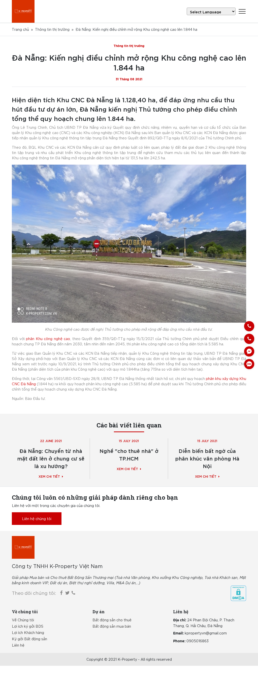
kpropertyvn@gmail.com (206, 633)
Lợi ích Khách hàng (28, 632)
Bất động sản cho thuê (112, 620)
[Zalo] (249, 364)
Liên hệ (18, 645)
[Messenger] (249, 351)
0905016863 (197, 640)
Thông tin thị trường (52, 29)
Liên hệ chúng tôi (36, 518)
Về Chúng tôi (23, 620)
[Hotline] (249, 326)
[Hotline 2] (249, 339)
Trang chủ (20, 29)
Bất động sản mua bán (111, 626)
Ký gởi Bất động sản (29, 638)
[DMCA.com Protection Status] (238, 593)
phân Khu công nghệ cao (48, 338)
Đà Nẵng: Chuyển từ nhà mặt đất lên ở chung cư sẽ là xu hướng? (50, 458)
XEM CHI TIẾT (49, 476)
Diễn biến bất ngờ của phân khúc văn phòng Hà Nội (207, 458)
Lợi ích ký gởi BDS (27, 626)
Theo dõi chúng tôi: (34, 593)
